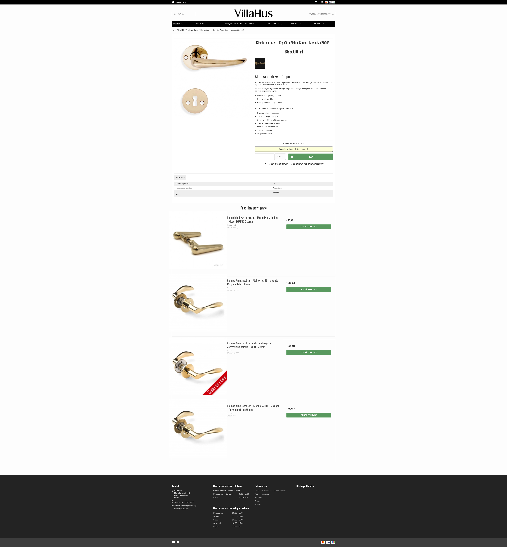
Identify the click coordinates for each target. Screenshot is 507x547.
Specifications (180, 177)
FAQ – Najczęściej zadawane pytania (270, 491)
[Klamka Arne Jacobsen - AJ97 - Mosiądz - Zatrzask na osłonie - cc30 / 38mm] (198, 366)
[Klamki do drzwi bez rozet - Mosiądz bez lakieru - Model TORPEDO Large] (198, 240)
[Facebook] (173, 542)
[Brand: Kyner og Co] (261, 64)
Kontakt (258, 504)
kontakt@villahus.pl (189, 505)
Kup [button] (311, 156)
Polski (320, 2)
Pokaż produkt (309, 227)
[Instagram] (177, 542)
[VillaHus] (253, 13)
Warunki (258, 498)
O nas (257, 501)
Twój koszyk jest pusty (319, 14)
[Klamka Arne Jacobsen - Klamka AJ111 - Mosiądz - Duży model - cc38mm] (198, 428)
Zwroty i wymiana (262, 494)
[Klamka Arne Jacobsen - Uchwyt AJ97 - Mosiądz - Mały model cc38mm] (198, 303)
